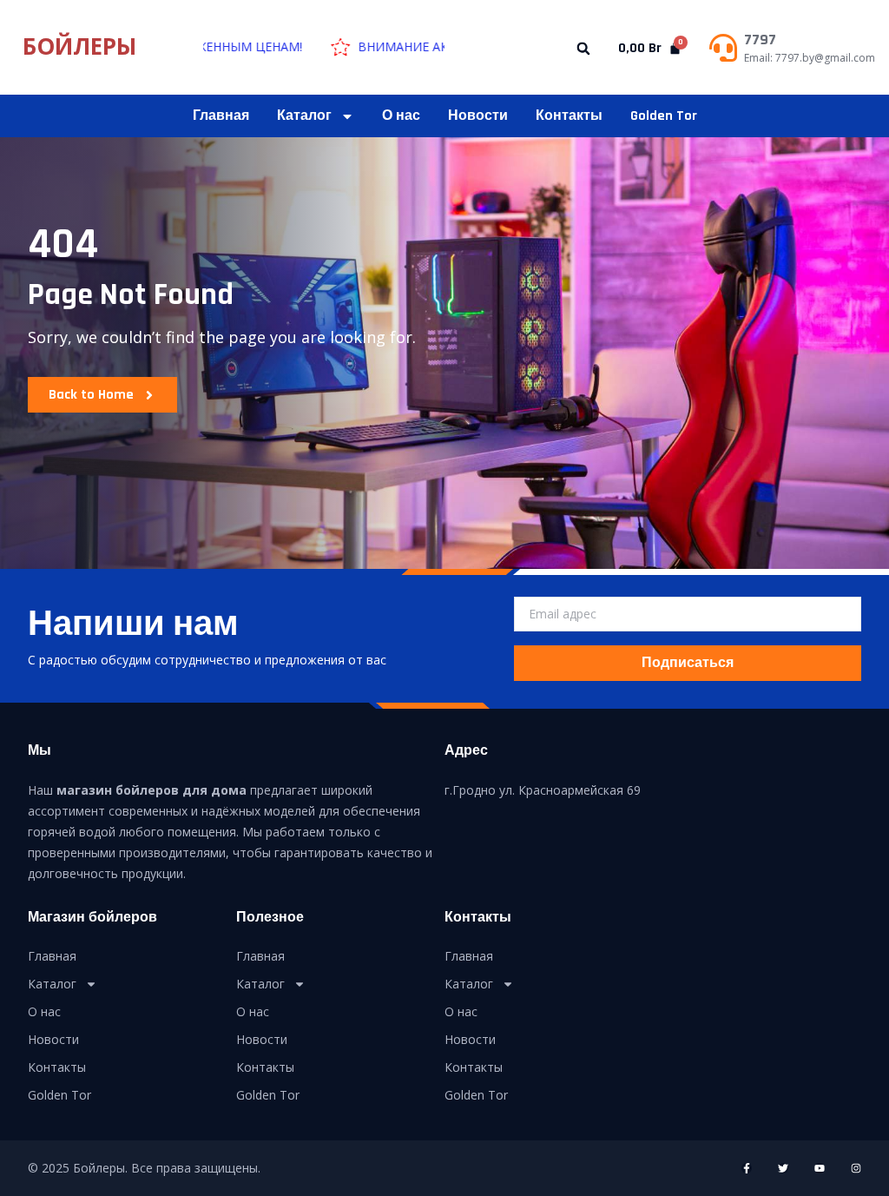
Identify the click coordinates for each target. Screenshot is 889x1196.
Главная (221, 116)
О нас (401, 116)
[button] (583, 48)
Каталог (304, 116)
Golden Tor (663, 116)
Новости (478, 116)
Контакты (569, 116)
